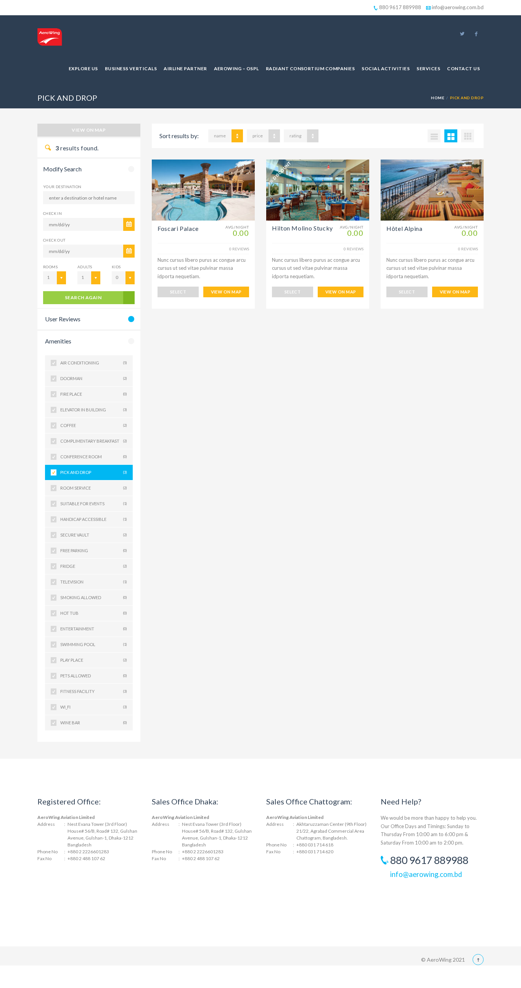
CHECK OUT (54, 240)
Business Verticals (131, 68)
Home (437, 97)
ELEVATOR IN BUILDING (93, 409)
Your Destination (62, 186)
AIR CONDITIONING (93, 362)
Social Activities (386, 68)
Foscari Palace (178, 228)
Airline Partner (185, 68)
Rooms (50, 266)
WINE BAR (93, 722)
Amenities (58, 341)
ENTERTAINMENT (93, 628)
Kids (116, 266)
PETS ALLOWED (93, 675)
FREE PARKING (93, 550)
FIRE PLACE (93, 394)
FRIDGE (93, 566)
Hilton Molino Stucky (302, 228)
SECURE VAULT (93, 534)
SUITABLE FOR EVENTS (93, 503)
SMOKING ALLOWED (93, 597)
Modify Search (62, 168)
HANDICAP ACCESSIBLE (93, 519)
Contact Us (463, 68)
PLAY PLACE (93, 660)
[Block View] (467, 135)
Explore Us (83, 68)
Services (428, 68)
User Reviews (62, 318)
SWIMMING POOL (93, 644)
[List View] (434, 135)
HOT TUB (93, 613)
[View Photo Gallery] (203, 190)
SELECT (178, 291)
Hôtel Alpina (404, 228)
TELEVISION (93, 581)
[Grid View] (450, 135)
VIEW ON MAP (226, 291)
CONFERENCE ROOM (93, 456)
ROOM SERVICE (93, 487)
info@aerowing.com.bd (457, 7)
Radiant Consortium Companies (310, 68)
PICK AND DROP (93, 472)
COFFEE (93, 425)
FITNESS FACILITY (93, 691)
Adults (84, 266)
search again (83, 297)
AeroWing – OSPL (236, 68)
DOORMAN (93, 378)
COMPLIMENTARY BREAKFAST (93, 440)
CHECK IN (52, 213)
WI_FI (93, 706)
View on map (89, 130)
